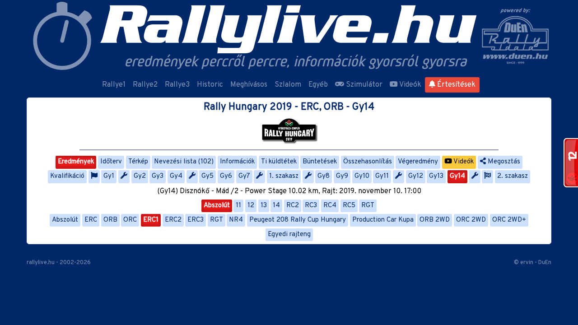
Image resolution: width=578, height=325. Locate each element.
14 (276, 205)
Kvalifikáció (67, 176)
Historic (210, 84)
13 (264, 205)
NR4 (236, 220)
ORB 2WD (435, 220)
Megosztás (503, 162)
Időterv (111, 162)
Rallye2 (145, 84)
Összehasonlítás (367, 162)
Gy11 (382, 176)
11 (238, 205)
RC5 (349, 205)
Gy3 (157, 176)
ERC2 (173, 220)
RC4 (329, 205)
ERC (90, 220)
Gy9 (342, 176)
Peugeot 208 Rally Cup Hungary (297, 220)
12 (250, 205)
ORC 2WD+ (509, 220)
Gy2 (140, 176)
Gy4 (176, 176)
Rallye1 (114, 84)
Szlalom (288, 84)
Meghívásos (248, 84)
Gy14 (457, 176)
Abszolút (217, 205)
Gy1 (108, 176)
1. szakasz (283, 176)
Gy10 (361, 176)
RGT (367, 205)
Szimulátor (363, 84)
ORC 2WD (471, 220)
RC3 (311, 205)
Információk (237, 162)
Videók (409, 84)
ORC (130, 220)
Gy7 (244, 176)
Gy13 (436, 176)
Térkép (138, 162)
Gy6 (226, 176)
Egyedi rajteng (289, 234)
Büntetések (320, 162)
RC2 (292, 205)
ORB (110, 220)
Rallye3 (177, 84)
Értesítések (455, 84)
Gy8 (323, 176)
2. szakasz (512, 176)
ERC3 (195, 220)
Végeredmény (418, 162)
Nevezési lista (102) (184, 162)
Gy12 (415, 176)
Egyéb (318, 84)
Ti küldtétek (279, 162)
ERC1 (150, 220)
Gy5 (207, 176)
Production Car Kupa (383, 220)
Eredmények (76, 162)
